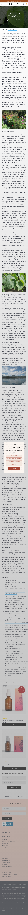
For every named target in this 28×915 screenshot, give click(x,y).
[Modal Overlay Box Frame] (14, 457)
